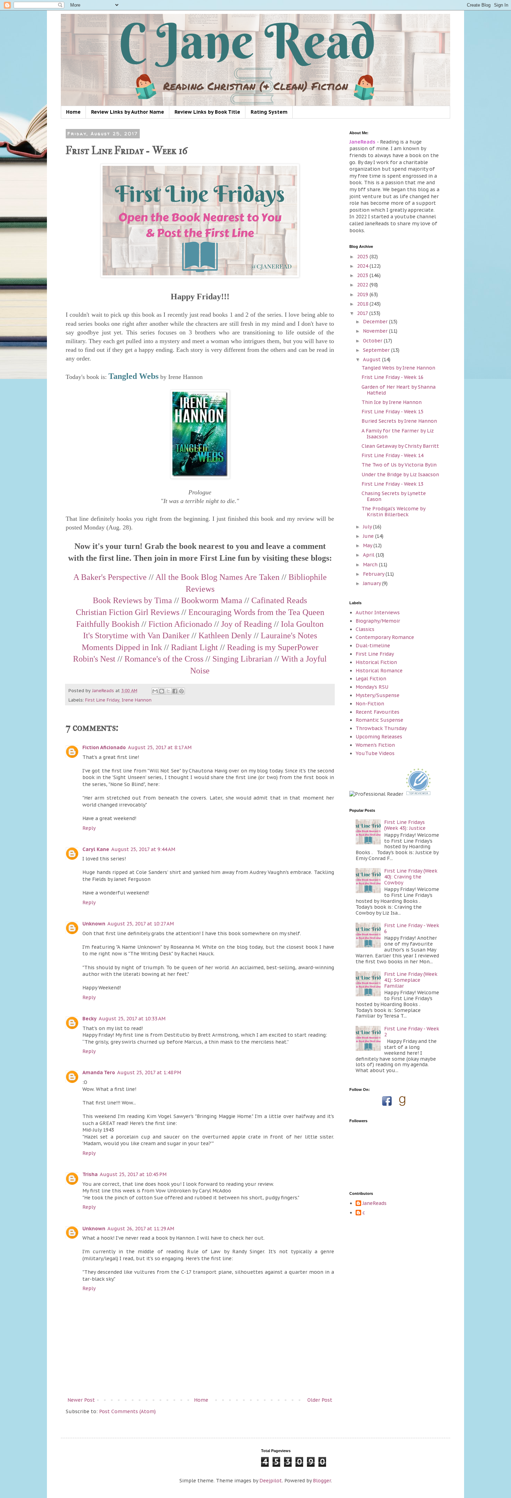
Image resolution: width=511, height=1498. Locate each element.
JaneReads (375, 1203)
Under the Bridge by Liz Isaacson (400, 474)
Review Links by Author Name (127, 112)
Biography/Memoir (378, 621)
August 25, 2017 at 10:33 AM (132, 1018)
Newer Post (81, 1400)
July (368, 527)
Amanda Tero (98, 1072)
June (369, 536)
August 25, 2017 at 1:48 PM (149, 1072)
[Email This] (155, 691)
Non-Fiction (370, 704)
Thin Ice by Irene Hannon (392, 402)
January (372, 583)
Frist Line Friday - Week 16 (392, 377)
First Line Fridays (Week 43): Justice (404, 825)
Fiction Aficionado (104, 747)
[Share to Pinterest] (181, 691)
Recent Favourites (377, 712)
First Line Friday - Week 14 (392, 455)
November (376, 331)
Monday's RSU (372, 687)
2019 (363, 294)
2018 (363, 304)
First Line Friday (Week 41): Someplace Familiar (410, 980)
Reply (89, 828)
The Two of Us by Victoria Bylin (399, 465)
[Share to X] (168, 691)
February (374, 574)
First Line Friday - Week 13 (392, 484)
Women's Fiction (375, 745)
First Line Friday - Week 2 (411, 1032)
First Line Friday (102, 700)
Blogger (322, 1480)
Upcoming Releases (379, 737)
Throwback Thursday (381, 728)
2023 (363, 275)
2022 (363, 285)
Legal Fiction (371, 678)
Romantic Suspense (379, 720)
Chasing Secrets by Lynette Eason (394, 496)
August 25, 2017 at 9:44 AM (143, 849)
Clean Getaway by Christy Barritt (400, 446)
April (369, 555)
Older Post (319, 1400)
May (368, 545)
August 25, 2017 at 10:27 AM (140, 924)
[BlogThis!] (161, 691)
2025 (363, 256)
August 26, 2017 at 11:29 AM (140, 1228)
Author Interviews (378, 612)
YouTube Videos (375, 753)
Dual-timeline (373, 645)
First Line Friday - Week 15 (392, 411)
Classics (365, 629)
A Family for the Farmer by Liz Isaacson (398, 434)
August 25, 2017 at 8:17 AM (160, 747)
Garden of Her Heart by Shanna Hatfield (399, 390)
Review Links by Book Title (207, 112)
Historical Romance (379, 670)
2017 (363, 313)
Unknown (93, 924)
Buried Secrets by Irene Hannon (399, 421)
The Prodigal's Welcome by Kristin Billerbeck (393, 511)
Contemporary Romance (385, 637)
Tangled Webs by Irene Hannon (398, 368)
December (376, 321)
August (372, 359)
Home (73, 112)
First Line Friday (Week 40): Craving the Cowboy (410, 877)
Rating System (269, 112)
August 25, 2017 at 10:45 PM (133, 1174)
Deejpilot (270, 1480)
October (373, 341)
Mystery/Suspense (377, 695)
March (371, 564)
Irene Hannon (137, 700)
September (377, 350)
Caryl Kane (95, 849)
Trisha (90, 1174)
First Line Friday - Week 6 (411, 928)
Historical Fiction (376, 662)
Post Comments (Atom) (127, 1411)
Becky (89, 1018)
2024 (363, 266)
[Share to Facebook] (174, 691)
